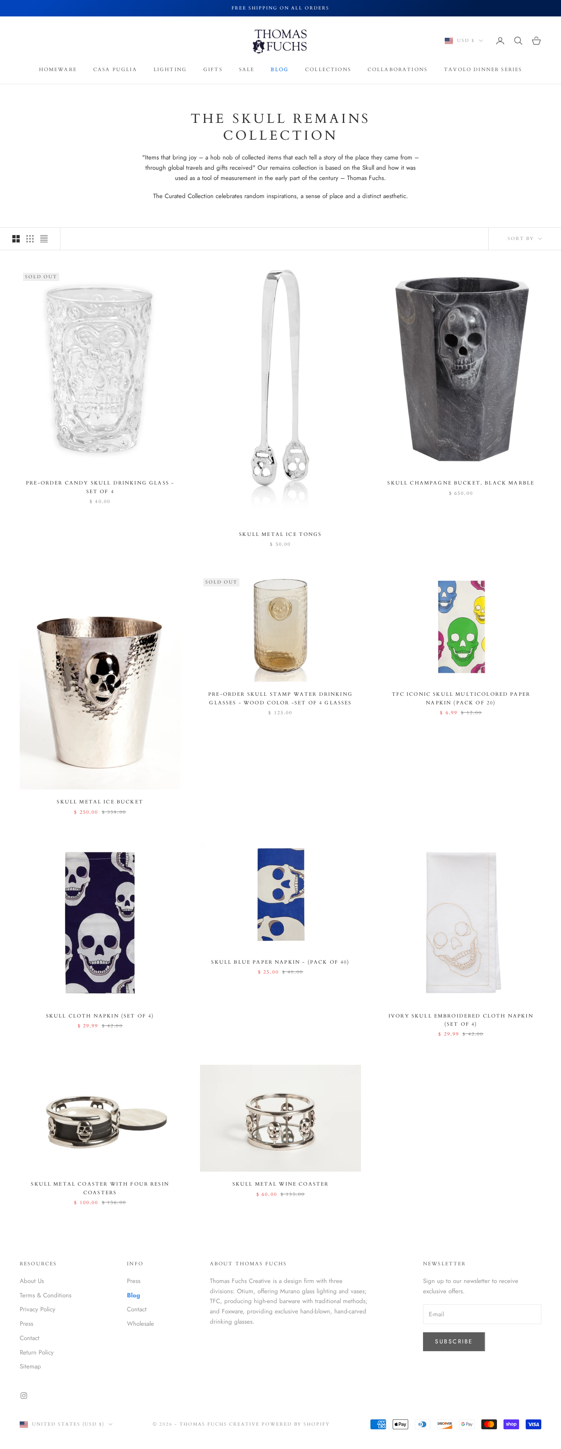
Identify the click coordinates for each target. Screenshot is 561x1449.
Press (26, 1323)
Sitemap (30, 1366)
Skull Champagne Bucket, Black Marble (460, 483)
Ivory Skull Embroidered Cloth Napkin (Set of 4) (461, 1020)
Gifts (213, 69)
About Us (32, 1280)
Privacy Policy (37, 1309)
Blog (280, 69)
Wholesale (140, 1323)
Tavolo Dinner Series (483, 69)
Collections (328, 69)
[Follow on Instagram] (24, 1395)
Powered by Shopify (296, 1424)
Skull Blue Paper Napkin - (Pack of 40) (280, 962)
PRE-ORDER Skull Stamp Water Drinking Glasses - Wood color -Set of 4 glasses (280, 698)
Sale (247, 69)
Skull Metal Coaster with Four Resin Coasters (100, 1188)
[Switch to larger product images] (16, 239)
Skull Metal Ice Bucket (100, 801)
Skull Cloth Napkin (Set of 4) (100, 1016)
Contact (29, 1338)
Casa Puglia (115, 69)
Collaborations (398, 69)
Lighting (170, 69)
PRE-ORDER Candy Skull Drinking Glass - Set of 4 (100, 487)
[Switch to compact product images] (44, 239)
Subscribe (454, 1341)
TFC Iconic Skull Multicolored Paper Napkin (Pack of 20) (461, 698)
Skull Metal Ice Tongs (280, 534)
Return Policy (37, 1352)
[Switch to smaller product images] (30, 239)
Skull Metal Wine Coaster (280, 1184)
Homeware (58, 69)
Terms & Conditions (45, 1295)
